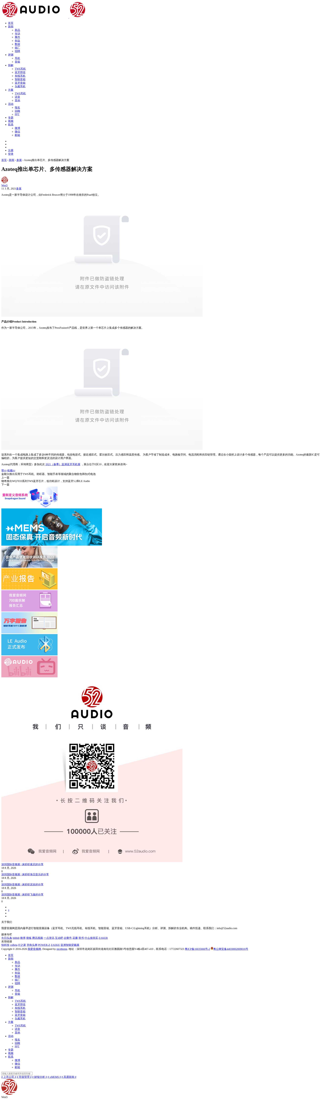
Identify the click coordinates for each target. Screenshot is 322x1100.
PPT (17, 114)
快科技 (5, 945)
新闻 (10, 26)
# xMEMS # (54, 1077)
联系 (10, 124)
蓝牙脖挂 (20, 72)
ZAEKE (55, 945)
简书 (81, 937)
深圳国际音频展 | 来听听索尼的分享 (22, 864)
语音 (17, 96)
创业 (17, 40)
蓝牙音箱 (20, 82)
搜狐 (29, 937)
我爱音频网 (34, 949)
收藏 (11, 470)
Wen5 (4, 185)
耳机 (17, 58)
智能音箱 (20, 79)
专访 (17, 33)
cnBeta (13, 945)
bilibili (16, 937)
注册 (10, 150)
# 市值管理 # (24, 1077)
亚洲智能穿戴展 (70, 945)
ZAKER (103, 937)
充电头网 (32, 945)
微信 (17, 131)
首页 (10, 23)
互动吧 (59, 937)
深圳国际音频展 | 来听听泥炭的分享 (22, 884)
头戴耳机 (20, 86)
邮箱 (17, 135)
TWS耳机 (20, 68)
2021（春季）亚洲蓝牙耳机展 (62, 464)
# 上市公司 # (8, 1077)
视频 (10, 121)
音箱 (17, 61)
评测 (10, 54)
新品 (17, 30)
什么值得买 (91, 937)
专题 (10, 117)
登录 (10, 153)
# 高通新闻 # (69, 1077)
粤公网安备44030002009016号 (230, 949)
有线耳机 (20, 75)
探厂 (17, 47)
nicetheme (62, 949)
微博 (17, 128)
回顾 (17, 111)
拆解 (10, 65)
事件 (17, 37)
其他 (17, 100)
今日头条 (6, 937)
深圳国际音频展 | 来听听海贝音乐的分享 (25, 874)
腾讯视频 (37, 937)
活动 (10, 104)
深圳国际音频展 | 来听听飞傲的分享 (22, 894)
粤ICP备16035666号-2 (197, 949)
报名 (17, 107)
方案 (10, 89)
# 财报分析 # (39, 1077)
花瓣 (75, 937)
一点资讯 (49, 937)
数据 (17, 44)
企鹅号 (68, 937)
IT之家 (22, 945)
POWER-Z (44, 945)
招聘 (17, 51)
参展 (18, 188)
